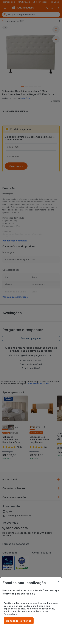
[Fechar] (58, 581)
